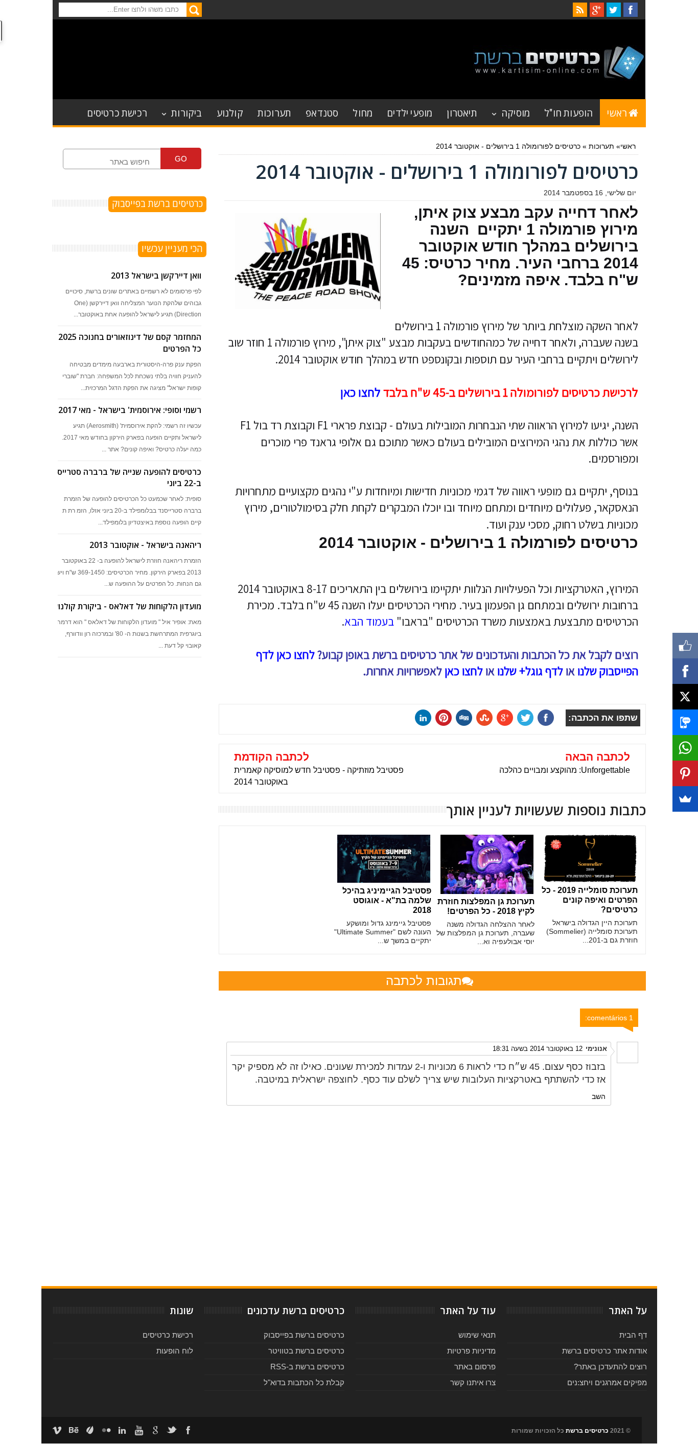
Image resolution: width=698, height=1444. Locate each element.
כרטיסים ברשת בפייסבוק (304, 1335)
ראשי (617, 112)
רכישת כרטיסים (117, 112)
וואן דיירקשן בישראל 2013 (156, 275)
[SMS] (685, 722)
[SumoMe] (685, 799)
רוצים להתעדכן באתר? (610, 1366)
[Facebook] (685, 671)
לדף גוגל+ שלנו (530, 671)
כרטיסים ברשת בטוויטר (306, 1350)
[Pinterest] (685, 773)
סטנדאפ (322, 112)
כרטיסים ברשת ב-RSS (307, 1366)
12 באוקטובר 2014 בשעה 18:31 (538, 1048)
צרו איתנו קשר (473, 1382)
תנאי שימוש (477, 1335)
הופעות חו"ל (568, 112)
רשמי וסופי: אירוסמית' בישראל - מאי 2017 (129, 410)
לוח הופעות (174, 1350)
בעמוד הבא (369, 621)
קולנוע (230, 112)
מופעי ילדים (409, 112)
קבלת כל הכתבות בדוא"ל (304, 1382)
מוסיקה (515, 112)
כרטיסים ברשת (587, 1430)
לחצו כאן (360, 392)
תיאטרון (462, 112)
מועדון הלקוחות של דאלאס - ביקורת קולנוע (127, 606)
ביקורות (186, 112)
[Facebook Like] (685, 645)
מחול (363, 112)
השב (599, 1096)
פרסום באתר (475, 1366)
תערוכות (274, 112)
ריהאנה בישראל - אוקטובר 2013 (145, 545)
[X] (685, 696)
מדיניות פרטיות (471, 1350)
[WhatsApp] (685, 748)
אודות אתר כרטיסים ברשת (604, 1350)
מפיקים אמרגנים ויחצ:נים (607, 1382)
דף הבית (633, 1335)
